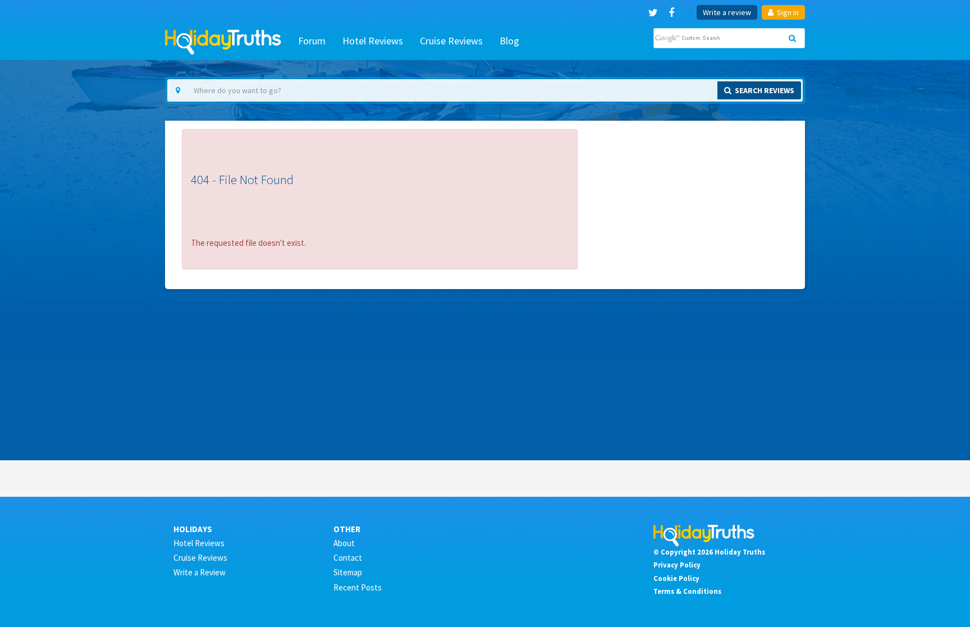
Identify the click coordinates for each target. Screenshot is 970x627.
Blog (509, 40)
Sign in (787, 12)
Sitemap (347, 572)
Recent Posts (357, 587)
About (344, 543)
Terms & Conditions (687, 591)
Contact (347, 557)
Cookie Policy (676, 578)
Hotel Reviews (372, 40)
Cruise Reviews (451, 40)
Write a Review (199, 572)
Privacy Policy (677, 564)
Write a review (727, 12)
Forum (312, 40)
